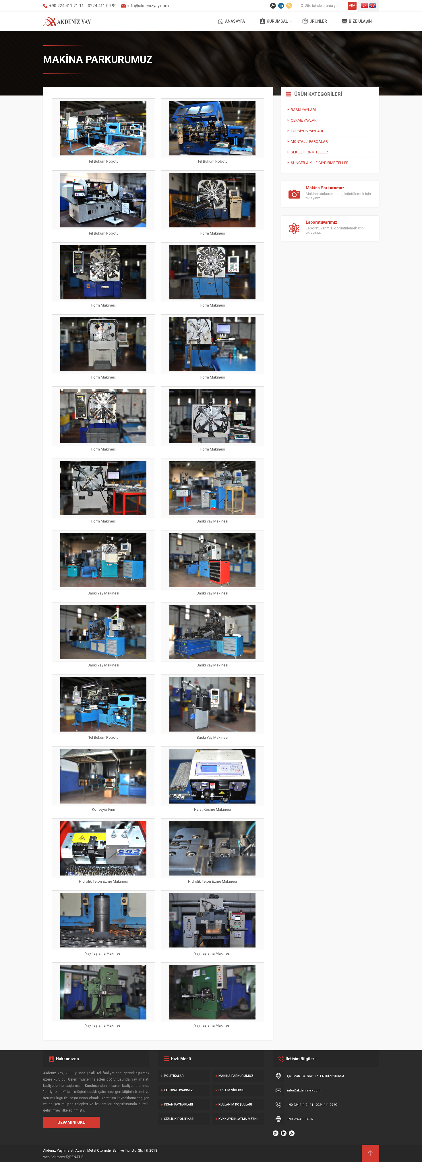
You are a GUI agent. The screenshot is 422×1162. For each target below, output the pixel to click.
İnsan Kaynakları (178, 1104)
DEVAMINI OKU (71, 1122)
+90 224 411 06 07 (300, 1119)
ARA (352, 5)
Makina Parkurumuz (235, 1076)
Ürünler (318, 21)
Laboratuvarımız (178, 1090)
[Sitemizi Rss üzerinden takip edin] (289, 6)
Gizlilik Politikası (179, 1119)
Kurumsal (277, 21)
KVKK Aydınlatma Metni (238, 1119)
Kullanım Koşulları (235, 1104)
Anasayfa (235, 21)
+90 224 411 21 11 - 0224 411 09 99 (312, 1105)
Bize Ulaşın (360, 21)
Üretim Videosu (231, 1090)
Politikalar (174, 1076)
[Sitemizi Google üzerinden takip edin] (273, 6)
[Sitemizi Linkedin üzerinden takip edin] (281, 6)
